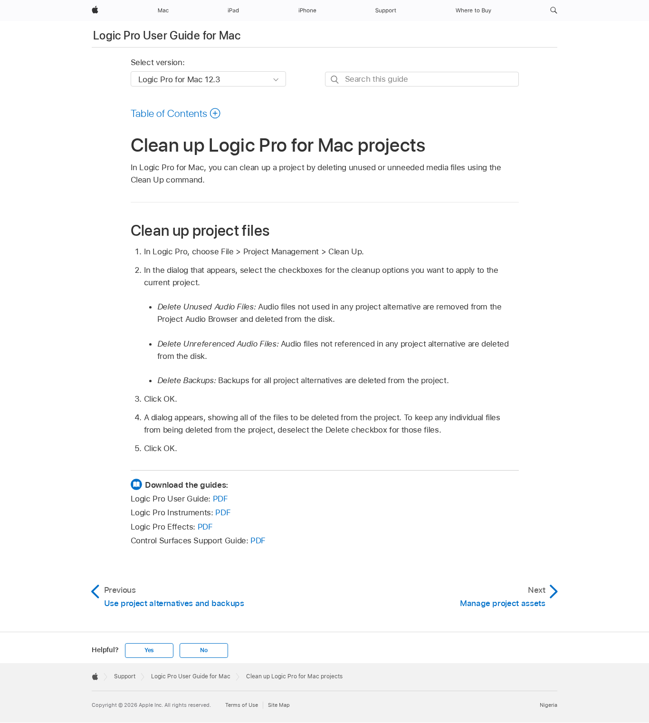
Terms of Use (241, 705)
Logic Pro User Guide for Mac (166, 35)
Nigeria (548, 705)
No (204, 650)
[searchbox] (422, 79)
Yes (149, 650)
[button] (553, 10)
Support (124, 676)
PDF (220, 498)
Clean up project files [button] (200, 230)
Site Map (279, 705)
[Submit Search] (335, 80)
